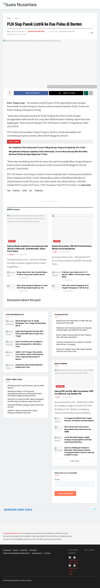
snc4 (58, 397)
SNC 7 (56, 252)
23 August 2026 (67, 397)
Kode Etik (23, 550)
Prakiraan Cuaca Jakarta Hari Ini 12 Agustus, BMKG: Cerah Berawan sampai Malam (76, 274)
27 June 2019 (53, 31)
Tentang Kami (37, 553)
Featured (70, 31)
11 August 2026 (23, 291)
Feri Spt (12, 254)
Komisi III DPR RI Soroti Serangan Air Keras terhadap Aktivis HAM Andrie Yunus (29, 344)
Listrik (24, 191)
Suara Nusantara (36, 31)
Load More (74, 461)
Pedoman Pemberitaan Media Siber (16, 553)
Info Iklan (33, 550)
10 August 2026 (68, 291)
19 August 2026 (65, 252)
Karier (15, 550)
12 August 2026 (23, 277)
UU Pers (47, 553)
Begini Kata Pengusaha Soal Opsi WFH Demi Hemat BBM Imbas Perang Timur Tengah (29, 333)
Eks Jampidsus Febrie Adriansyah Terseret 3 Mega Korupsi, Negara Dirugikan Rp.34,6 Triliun (47, 147)
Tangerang (38, 191)
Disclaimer (7, 550)
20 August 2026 (22, 254)
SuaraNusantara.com (12, 533)
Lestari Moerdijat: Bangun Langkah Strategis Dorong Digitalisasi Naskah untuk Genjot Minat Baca (78, 439)
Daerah (16, 18)
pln (31, 191)
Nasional (60, 386)
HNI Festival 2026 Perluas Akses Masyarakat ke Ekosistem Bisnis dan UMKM (77, 429)
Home (9, 18)
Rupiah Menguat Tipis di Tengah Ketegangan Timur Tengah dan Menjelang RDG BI (30, 323)
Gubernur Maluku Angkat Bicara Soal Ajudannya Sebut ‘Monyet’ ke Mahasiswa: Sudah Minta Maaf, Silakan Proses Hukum (27, 248)
